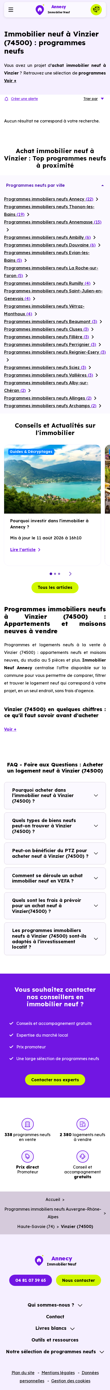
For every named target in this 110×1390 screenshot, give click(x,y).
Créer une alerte (24, 98)
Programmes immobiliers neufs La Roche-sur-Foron (51, 271)
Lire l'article (23, 549)
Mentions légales (58, 1372)
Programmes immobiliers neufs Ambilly (47, 237)
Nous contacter (78, 1280)
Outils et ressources (55, 1340)
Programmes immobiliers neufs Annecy (48, 199)
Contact (55, 1317)
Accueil (53, 1199)
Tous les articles (55, 587)
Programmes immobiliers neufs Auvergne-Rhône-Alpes (52, 1213)
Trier (90, 99)
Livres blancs (51, 1328)
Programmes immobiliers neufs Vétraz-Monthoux (44, 310)
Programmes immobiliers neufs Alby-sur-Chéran (46, 386)
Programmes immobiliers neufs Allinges (48, 398)
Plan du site (23, 1372)
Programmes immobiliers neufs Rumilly (47, 283)
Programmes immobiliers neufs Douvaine (50, 244)
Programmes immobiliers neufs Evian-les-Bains (47, 256)
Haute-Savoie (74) (35, 1226)
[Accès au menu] (10, 9)
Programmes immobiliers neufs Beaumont (50, 321)
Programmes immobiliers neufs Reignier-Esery (55, 352)
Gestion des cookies (70, 1380)
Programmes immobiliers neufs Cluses (46, 329)
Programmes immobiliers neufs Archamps (50, 405)
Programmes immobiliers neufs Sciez (45, 367)
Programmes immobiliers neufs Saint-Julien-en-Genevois (53, 294)
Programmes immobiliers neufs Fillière (46, 336)
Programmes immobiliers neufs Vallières (48, 375)
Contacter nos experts (55, 1079)
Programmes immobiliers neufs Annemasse (53, 222)
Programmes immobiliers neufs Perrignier (50, 344)
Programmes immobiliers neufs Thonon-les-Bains (49, 210)
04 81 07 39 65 (30, 1280)
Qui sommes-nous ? (51, 1305)
